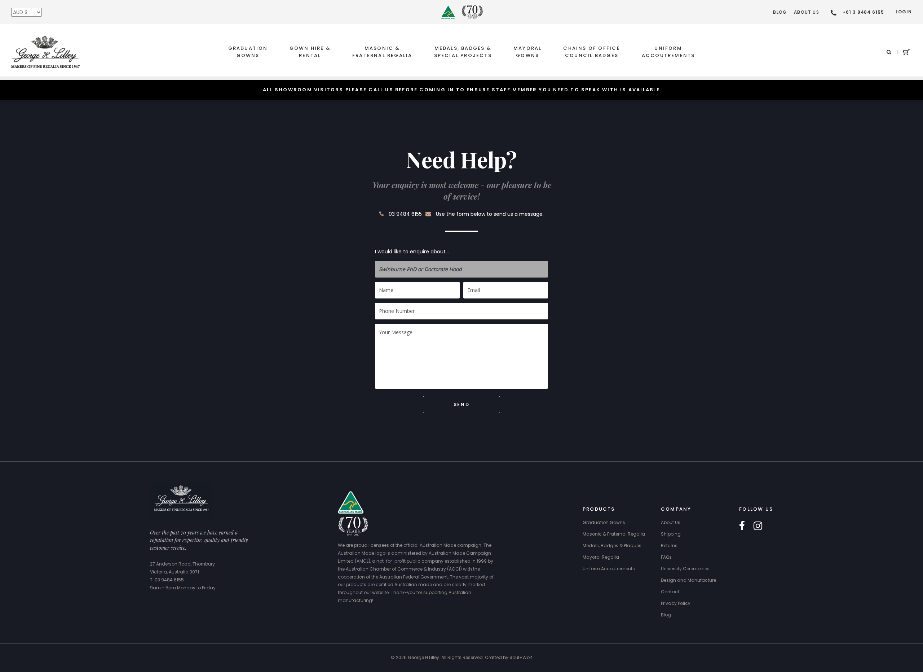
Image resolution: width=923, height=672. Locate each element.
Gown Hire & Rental (310, 52)
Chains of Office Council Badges (591, 52)
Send (461, 404)
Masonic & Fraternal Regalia (382, 52)
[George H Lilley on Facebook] (742, 526)
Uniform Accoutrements (668, 52)
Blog (780, 12)
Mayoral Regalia (601, 557)
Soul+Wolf (520, 657)
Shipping (671, 534)
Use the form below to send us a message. (490, 214)
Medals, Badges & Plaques (612, 545)
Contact (670, 592)
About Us (806, 12)
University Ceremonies (685, 569)
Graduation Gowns (248, 52)
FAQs (666, 557)
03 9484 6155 (405, 214)
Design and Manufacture (688, 580)
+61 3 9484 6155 (863, 12)
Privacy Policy (675, 603)
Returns (669, 545)
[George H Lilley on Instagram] (758, 526)
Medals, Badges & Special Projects (463, 52)
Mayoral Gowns (527, 52)
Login (904, 12)
